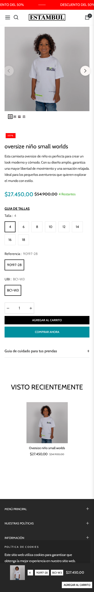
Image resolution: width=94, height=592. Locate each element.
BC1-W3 (13, 290)
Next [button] (85, 71)
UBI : (15, 279)
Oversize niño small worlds (47, 448)
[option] (47, 69)
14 (77, 227)
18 (23, 240)
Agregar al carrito (77, 585)
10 (50, 227)
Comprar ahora (47, 332)
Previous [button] (9, 71)
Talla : (10, 216)
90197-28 (14, 265)
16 (10, 240)
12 (64, 227)
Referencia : (21, 254)
